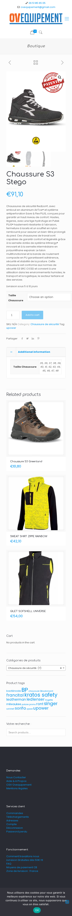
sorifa (20, 708)
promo (32, 704)
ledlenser (35, 699)
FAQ (8, 863)
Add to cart (32, 315)
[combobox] (36, 668)
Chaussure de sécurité (45, 324)
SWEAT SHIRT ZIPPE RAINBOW (28, 536)
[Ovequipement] (36, 19)
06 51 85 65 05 (37, 3)
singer (51, 703)
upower (11, 328)
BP (25, 690)
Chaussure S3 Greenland (26, 461)
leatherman (16, 699)
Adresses (12, 820)
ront (39, 703)
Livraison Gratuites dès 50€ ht (24, 860)
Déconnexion (14, 828)
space (29, 708)
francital (15, 695)
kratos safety (40, 694)
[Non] (67, 902)
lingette (49, 700)
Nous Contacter (16, 777)
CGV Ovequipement (18, 785)
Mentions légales (17, 788)
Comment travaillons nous (22, 856)
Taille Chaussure (15, 298)
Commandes (14, 813)
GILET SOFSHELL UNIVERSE (28, 611)
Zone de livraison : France (22, 871)
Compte (11, 824)
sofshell (10, 708)
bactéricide (13, 691)
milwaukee (13, 704)
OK (37, 910)
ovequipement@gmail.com (38, 7)
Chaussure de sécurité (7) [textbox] (35, 668)
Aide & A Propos (16, 781)
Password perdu (16, 831)
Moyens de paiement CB (21, 867)
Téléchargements (17, 817)
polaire (25, 704)
